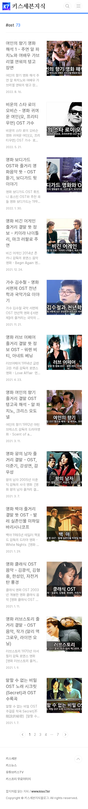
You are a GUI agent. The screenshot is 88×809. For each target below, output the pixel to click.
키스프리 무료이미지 (18, 779)
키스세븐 (11, 758)
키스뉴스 (11, 765)
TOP (78, 759)
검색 (67, 6)
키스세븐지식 (27, 6)
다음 (65, 735)
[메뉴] (78, 5)
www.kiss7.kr (40, 791)
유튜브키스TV (14, 772)
